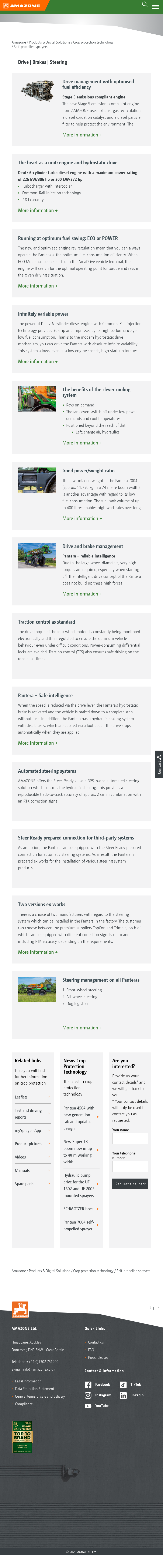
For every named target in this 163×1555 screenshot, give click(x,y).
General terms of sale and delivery (40, 1396)
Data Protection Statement (34, 1388)
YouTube (101, 1405)
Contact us (96, 1342)
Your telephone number (123, 1155)
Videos (20, 1157)
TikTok (135, 1384)
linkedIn (137, 1395)
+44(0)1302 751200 (43, 1361)
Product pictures (28, 1143)
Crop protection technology (93, 42)
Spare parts (24, 1183)
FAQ (91, 1349)
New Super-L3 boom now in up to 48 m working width (77, 1151)
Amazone (19, 42)
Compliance (24, 1403)
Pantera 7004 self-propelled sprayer (78, 1225)
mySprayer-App (28, 1130)
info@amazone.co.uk (39, 1369)
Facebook (102, 1384)
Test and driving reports (28, 1113)
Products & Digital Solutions (49, 42)
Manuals (22, 1170)
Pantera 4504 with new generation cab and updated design (78, 1118)
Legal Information (28, 1381)
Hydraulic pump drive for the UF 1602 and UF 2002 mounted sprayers (78, 1185)
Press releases (98, 1357)
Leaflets (21, 1097)
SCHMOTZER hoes (78, 1208)
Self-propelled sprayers (31, 46)
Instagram (102, 1395)
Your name (120, 1129)
